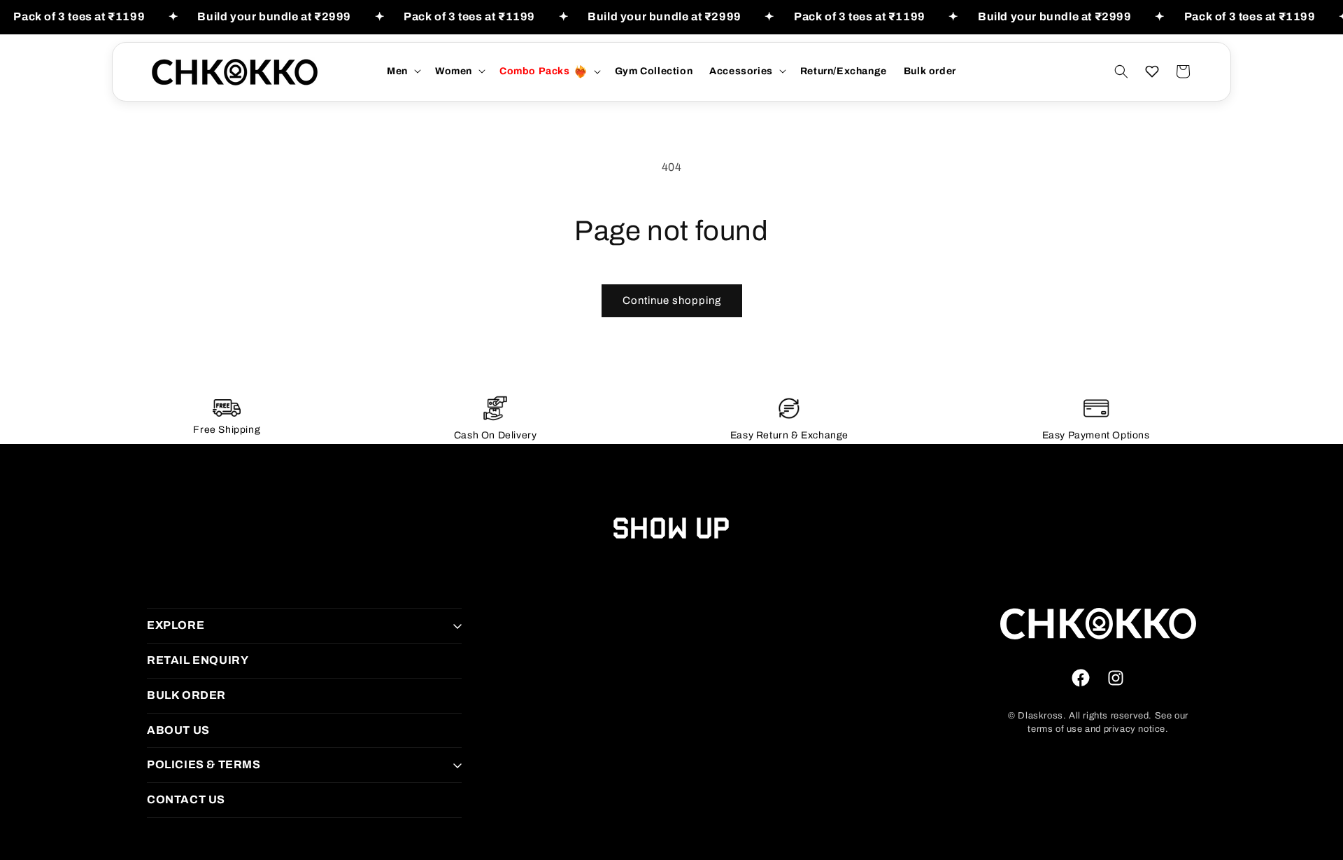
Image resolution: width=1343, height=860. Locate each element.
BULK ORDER (186, 695)
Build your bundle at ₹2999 (274, 16)
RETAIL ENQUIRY (197, 660)
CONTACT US (186, 799)
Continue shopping (672, 300)
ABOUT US (178, 730)
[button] (402, 70)
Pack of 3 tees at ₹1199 (79, 16)
